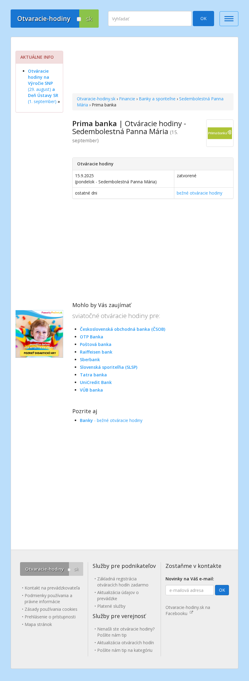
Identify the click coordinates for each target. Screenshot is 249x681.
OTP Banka (91, 337)
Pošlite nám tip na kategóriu (124, 650)
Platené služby (111, 606)
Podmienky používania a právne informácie (48, 598)
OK (203, 18)
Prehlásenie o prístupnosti (50, 617)
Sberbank (90, 359)
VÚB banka (91, 390)
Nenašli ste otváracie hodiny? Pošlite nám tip (126, 632)
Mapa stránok (38, 624)
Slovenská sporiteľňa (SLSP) (108, 367)
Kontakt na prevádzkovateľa (52, 588)
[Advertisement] (153, 66)
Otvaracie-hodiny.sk (96, 99)
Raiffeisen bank (96, 352)
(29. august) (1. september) (43, 86)
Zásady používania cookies (51, 609)
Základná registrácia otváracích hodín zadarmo (122, 582)
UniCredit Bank (96, 382)
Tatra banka (93, 375)
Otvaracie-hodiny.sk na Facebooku (187, 610)
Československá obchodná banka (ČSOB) (122, 329)
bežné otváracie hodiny (199, 193)
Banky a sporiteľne (157, 99)
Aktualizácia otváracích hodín (125, 642)
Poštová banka (95, 344)
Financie (127, 99)
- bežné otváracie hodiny (111, 420)
